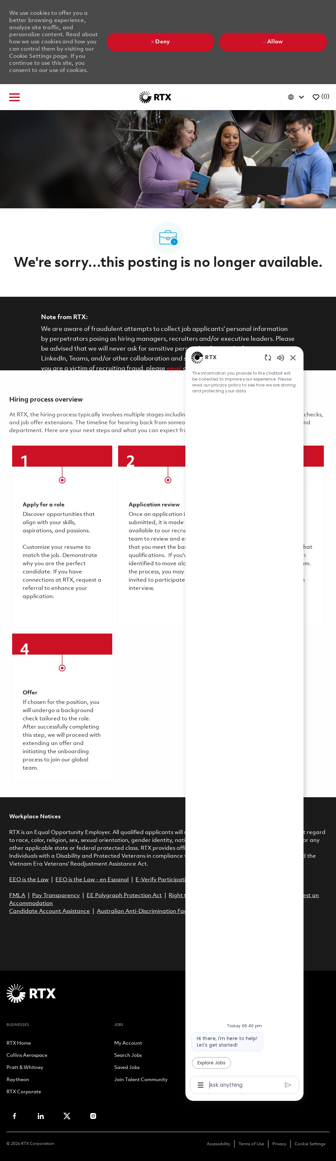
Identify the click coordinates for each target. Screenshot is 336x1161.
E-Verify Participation (164, 880)
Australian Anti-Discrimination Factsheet (150, 911)
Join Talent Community (141, 1080)
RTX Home (19, 1043)
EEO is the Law (29, 880)
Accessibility (218, 1144)
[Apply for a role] (62, 537)
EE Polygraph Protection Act (124, 895)
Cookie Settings (310, 1144)
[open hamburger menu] (14, 97)
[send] (288, 1085)
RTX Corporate (24, 1092)
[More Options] (201, 1085)
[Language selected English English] (297, 97)
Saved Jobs (126, 1068)
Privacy (279, 1144)
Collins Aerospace (27, 1056)
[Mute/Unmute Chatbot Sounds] (280, 357)
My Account (128, 1043)
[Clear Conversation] (268, 357)
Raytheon (18, 1080)
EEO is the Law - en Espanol (92, 880)
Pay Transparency (56, 895)
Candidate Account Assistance (49, 911)
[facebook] (14, 1116)
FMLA (17, 895)
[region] (244, 720)
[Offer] (62, 708)
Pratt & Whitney (25, 1068)
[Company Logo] (155, 97)
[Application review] (168, 537)
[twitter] (67, 1116)
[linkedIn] (41, 1116)
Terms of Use (251, 1144)
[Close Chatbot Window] (293, 357)
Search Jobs (128, 1056)
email (174, 369)
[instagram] (93, 1116)
